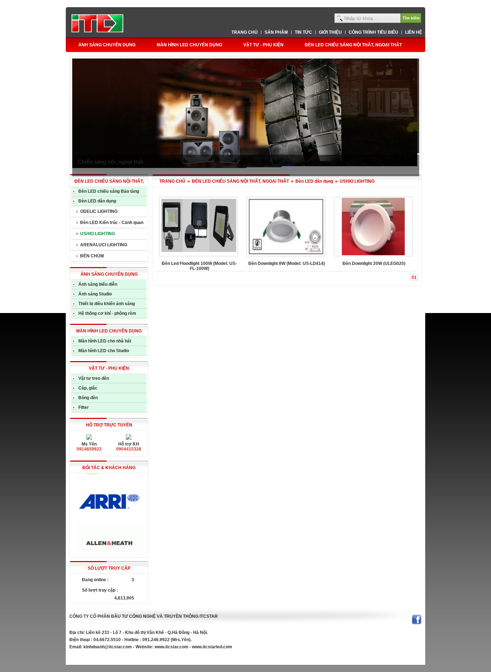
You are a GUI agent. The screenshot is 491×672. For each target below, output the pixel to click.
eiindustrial (80, 657)
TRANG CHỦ (172, 181)
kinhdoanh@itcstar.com (107, 646)
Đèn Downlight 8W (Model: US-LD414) (286, 263)
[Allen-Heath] (108, 535)
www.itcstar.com (171, 646)
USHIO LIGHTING (357, 181)
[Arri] (108, 493)
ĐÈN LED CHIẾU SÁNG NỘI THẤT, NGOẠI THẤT (240, 181)
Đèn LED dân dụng (314, 181)
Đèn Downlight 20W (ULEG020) (374, 263)
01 (414, 277)
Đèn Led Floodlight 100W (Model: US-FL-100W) (199, 266)
